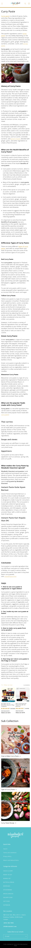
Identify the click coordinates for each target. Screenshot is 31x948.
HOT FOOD (6, 901)
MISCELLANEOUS (8, 893)
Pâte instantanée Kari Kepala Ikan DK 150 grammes (21, 705)
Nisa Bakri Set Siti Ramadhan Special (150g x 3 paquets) (8, 705)
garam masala (15, 139)
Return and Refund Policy (11, 860)
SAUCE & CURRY (8, 871)
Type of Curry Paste (8, 789)
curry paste (5, 415)
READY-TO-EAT (7, 874)
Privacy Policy (7, 856)
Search (5, 849)
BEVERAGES (6, 886)
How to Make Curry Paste (10, 756)
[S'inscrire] (26, 936)
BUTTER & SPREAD (8, 882)
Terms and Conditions (10, 852)
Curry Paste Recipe (7, 823)
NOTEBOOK (6, 905)
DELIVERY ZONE (8, 897)
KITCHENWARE (7, 890)
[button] (2, 3)
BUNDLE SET (7, 878)
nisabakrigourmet (10, 944)
